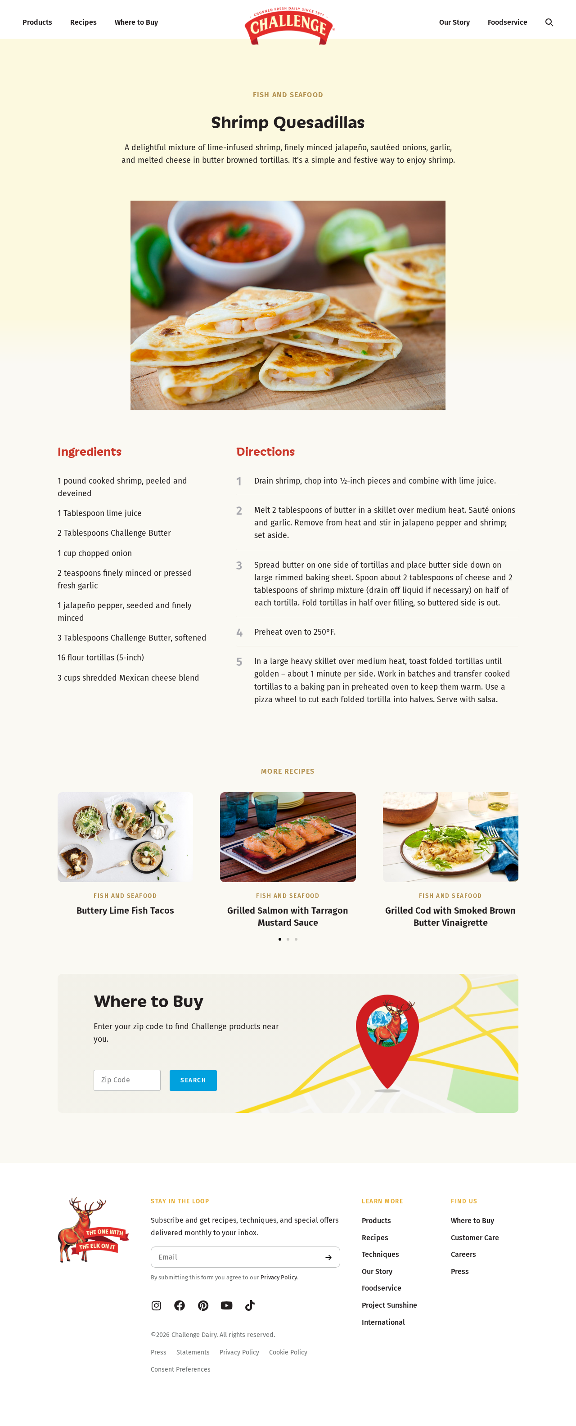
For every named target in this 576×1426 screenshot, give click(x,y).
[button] (280, 939)
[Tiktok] (249, 1305)
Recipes (83, 22)
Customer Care (475, 1237)
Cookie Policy (288, 1352)
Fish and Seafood (288, 94)
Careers (463, 1254)
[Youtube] (226, 1305)
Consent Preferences (181, 1369)
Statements (193, 1352)
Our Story (454, 22)
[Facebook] (179, 1305)
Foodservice (507, 22)
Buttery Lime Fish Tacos (125, 910)
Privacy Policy (279, 1277)
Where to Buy (136, 22)
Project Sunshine (389, 1305)
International (383, 1322)
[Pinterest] (203, 1305)
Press (158, 1352)
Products (37, 22)
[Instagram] (156, 1305)
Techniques (380, 1254)
